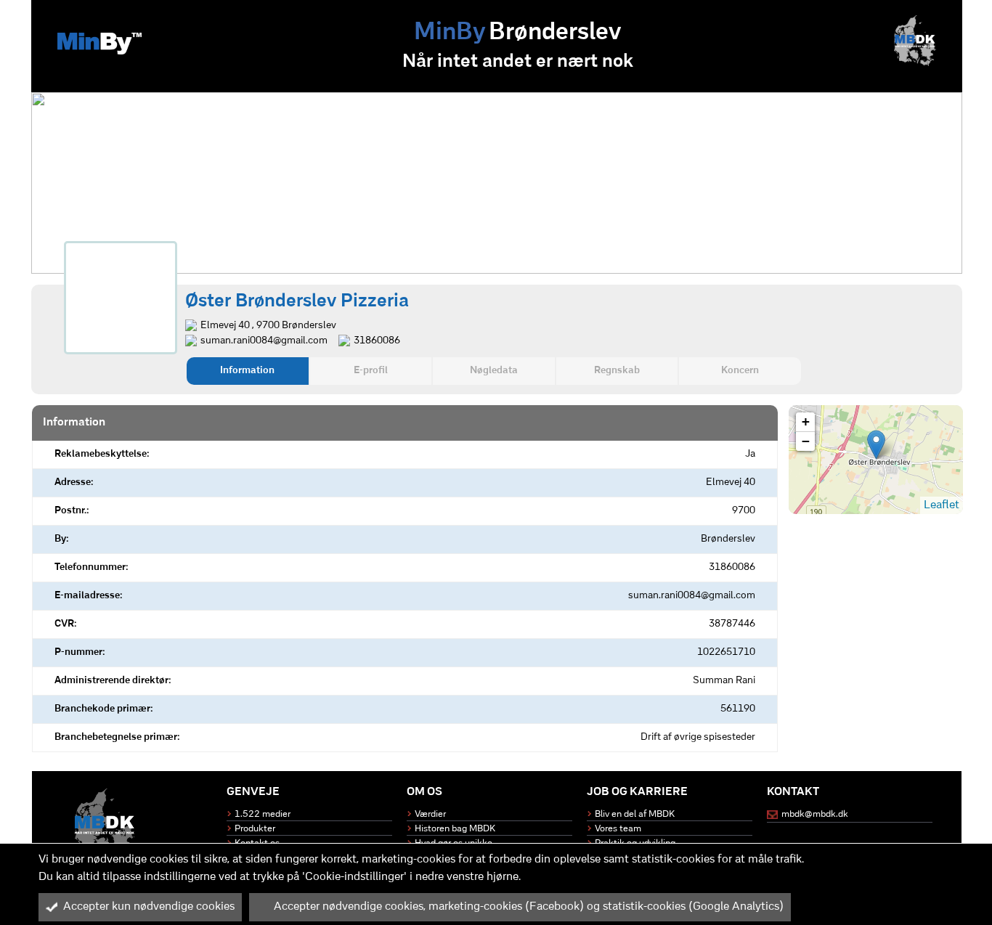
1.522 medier (262, 814)
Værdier (430, 814)
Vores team (618, 829)
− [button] (806, 441)
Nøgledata (494, 370)
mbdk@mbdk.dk (814, 814)
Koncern (740, 370)
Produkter (255, 829)
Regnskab (617, 370)
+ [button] (806, 421)
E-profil (371, 370)
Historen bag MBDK (455, 829)
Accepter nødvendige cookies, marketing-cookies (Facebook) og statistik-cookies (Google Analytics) (529, 907)
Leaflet (941, 505)
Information (247, 370)
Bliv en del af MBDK (635, 814)
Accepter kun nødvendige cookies (149, 907)
